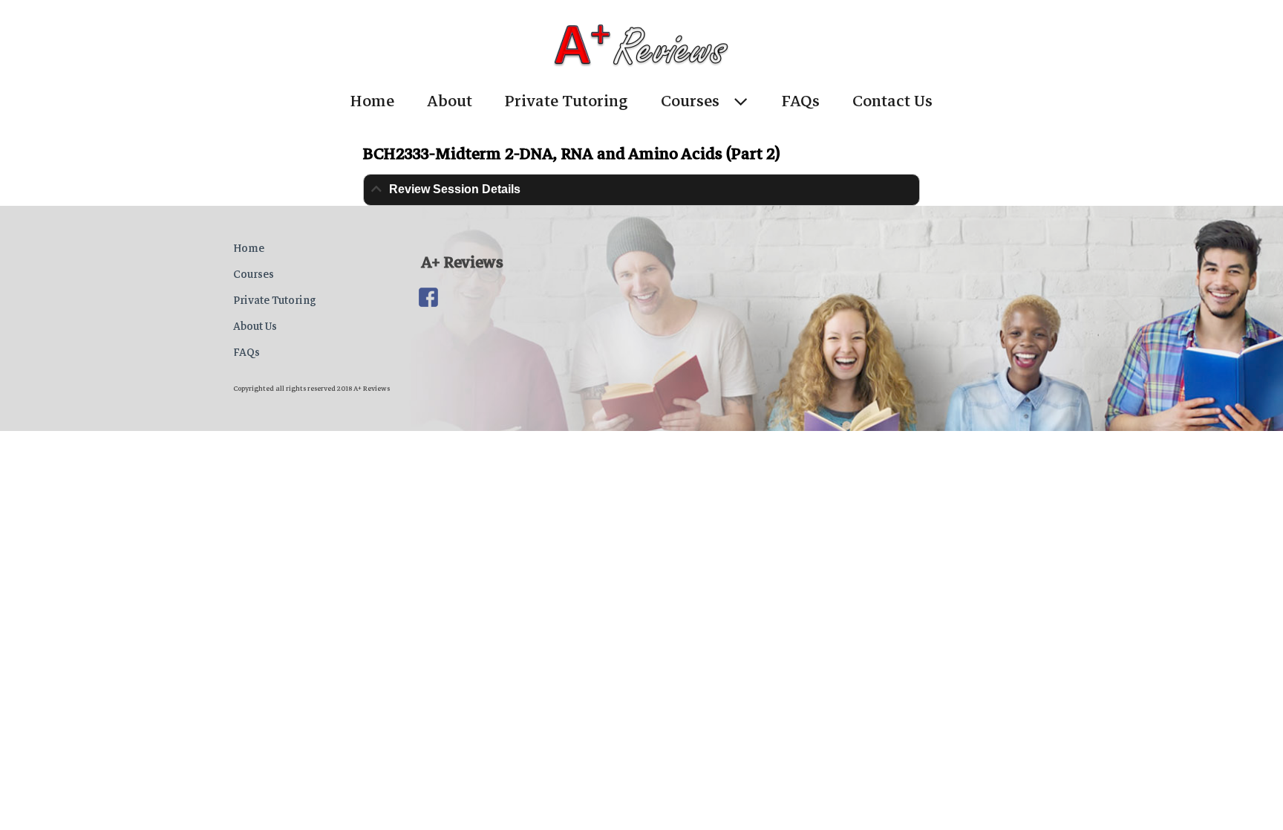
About (449, 101)
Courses (690, 101)
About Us (255, 326)
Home (372, 101)
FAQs (801, 101)
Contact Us (892, 101)
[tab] (641, 190)
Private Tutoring (566, 101)
